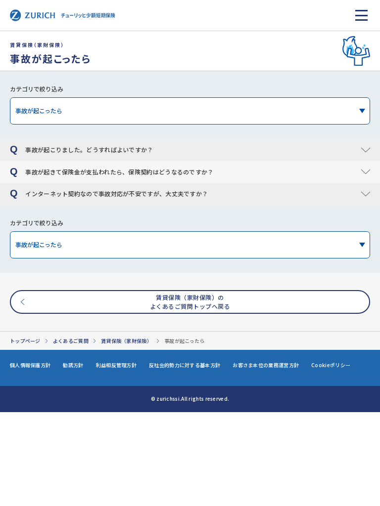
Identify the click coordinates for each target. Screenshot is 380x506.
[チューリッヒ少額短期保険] (62, 15)
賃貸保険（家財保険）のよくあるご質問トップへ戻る (190, 301)
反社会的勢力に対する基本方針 (184, 365)
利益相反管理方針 (116, 365)
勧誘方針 (73, 365)
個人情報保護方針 (30, 365)
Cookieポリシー (330, 365)
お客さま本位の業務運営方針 (266, 365)
